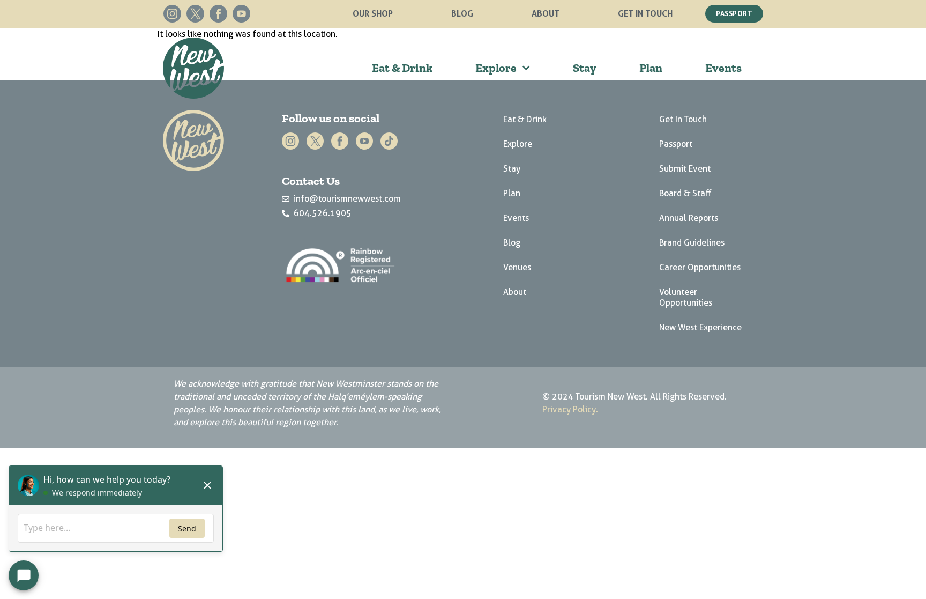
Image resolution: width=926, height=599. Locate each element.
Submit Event (685, 169)
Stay (584, 68)
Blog (462, 13)
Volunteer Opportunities (685, 297)
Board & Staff (685, 193)
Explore (496, 68)
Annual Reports (688, 218)
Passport (675, 144)
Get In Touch (645, 13)
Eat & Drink (402, 68)
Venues (517, 267)
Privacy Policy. (570, 409)
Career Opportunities (700, 267)
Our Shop (373, 13)
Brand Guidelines (692, 243)
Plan (650, 68)
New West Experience (700, 327)
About (545, 13)
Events (723, 68)
